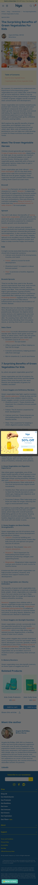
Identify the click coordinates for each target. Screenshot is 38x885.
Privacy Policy (31, 453)
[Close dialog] (36, 432)
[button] (10, 881)
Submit (28, 450)
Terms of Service (26, 453)
